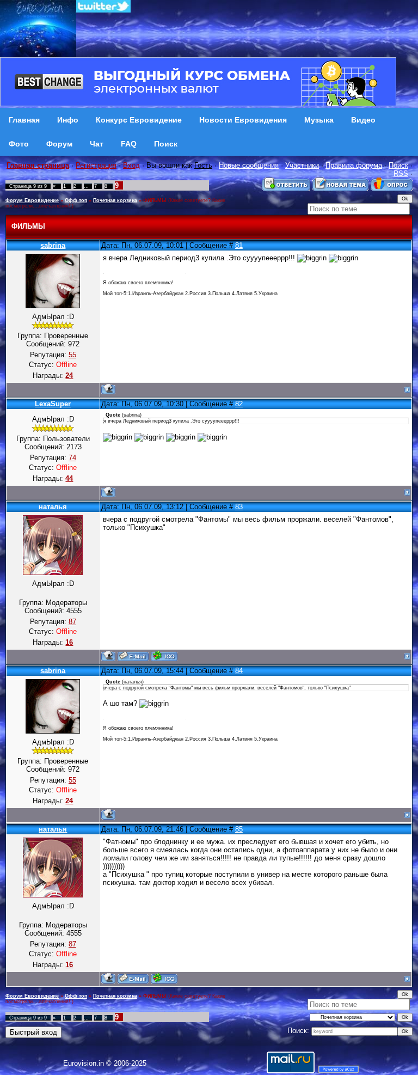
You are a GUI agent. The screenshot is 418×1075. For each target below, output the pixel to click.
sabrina (52, 245)
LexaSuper (53, 404)
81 (239, 245)
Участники (302, 165)
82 (239, 404)
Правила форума (353, 165)
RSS (401, 173)
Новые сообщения (249, 165)
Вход (131, 165)
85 (239, 829)
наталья (53, 507)
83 (239, 507)
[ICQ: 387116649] (164, 656)
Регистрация (96, 165)
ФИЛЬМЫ (155, 200)
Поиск (398, 165)
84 (239, 671)
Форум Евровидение (32, 200)
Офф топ (76, 200)
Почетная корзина (115, 200)
